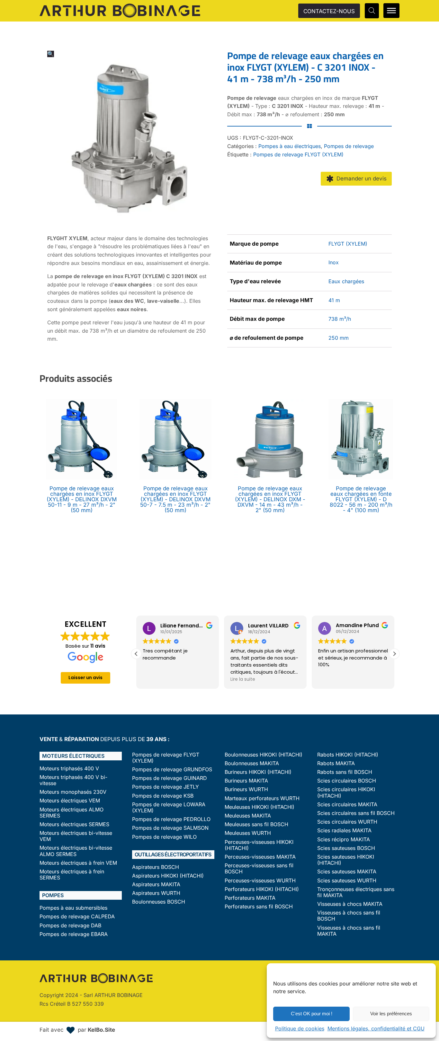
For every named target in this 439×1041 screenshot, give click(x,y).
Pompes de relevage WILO (164, 837)
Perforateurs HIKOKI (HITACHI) (262, 889)
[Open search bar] (372, 10)
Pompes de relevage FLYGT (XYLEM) (298, 154)
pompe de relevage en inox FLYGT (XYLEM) (110, 276)
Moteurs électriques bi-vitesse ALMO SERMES (76, 851)
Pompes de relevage (349, 146)
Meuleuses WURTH (248, 833)
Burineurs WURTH (246, 789)
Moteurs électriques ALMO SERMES (71, 813)
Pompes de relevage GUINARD (169, 778)
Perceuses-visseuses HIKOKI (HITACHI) (259, 845)
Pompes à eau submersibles (73, 908)
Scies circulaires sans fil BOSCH (356, 813)
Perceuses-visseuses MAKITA (260, 857)
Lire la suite (242, 679)
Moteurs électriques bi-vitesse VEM (76, 836)
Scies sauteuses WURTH (346, 881)
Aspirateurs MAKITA (156, 884)
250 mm (338, 338)
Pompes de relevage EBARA (74, 934)
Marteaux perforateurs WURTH (262, 798)
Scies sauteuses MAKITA (346, 872)
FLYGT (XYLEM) (347, 244)
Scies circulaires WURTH (347, 822)
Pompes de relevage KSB (162, 796)
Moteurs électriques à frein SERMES (72, 875)
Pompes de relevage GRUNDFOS (172, 769)
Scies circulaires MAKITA (347, 804)
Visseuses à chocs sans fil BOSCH (348, 916)
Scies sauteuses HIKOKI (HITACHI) (345, 860)
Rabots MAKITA (336, 763)
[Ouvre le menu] (391, 10)
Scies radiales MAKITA (344, 830)
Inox (333, 262)
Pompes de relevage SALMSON (170, 828)
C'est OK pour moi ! (311, 1013)
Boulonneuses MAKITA (252, 763)
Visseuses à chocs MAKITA (349, 904)
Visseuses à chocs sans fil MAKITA (348, 931)
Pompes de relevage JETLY (165, 787)
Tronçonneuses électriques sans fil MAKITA (355, 892)
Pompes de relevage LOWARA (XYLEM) (168, 807)
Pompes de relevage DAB (70, 926)
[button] (50, 54)
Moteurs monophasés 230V (73, 792)
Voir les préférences (391, 1013)
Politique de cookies (299, 1028)
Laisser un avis (85, 677)
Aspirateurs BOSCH (155, 867)
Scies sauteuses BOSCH (346, 848)
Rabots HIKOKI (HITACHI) (347, 755)
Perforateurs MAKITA (250, 898)
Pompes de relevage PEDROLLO (171, 819)
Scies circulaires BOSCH (346, 781)
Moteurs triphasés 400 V (69, 768)
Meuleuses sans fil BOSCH (256, 824)
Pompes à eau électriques (289, 146)
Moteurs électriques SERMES (74, 824)
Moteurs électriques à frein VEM (78, 863)
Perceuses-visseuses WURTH (260, 881)
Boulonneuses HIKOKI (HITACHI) (263, 755)
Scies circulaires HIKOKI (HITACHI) (346, 792)
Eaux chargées (346, 281)
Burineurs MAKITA (246, 781)
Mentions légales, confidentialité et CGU (376, 1028)
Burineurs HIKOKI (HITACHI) (258, 772)
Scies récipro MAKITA (343, 839)
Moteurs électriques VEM (70, 801)
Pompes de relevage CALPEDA (77, 917)
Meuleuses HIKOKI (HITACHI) (259, 807)
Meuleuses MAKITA (248, 816)
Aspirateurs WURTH (156, 893)
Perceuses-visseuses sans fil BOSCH (259, 868)
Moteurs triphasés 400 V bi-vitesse (73, 780)
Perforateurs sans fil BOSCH (259, 907)
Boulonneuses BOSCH (158, 902)
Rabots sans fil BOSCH (344, 772)
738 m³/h (339, 319)
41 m (334, 300)
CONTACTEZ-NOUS (329, 11)
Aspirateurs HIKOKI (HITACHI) (168, 876)
